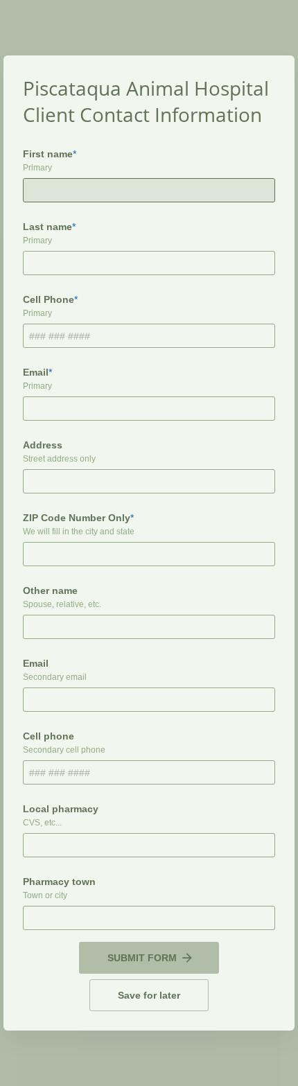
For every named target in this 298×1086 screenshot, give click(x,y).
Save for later (149, 995)
